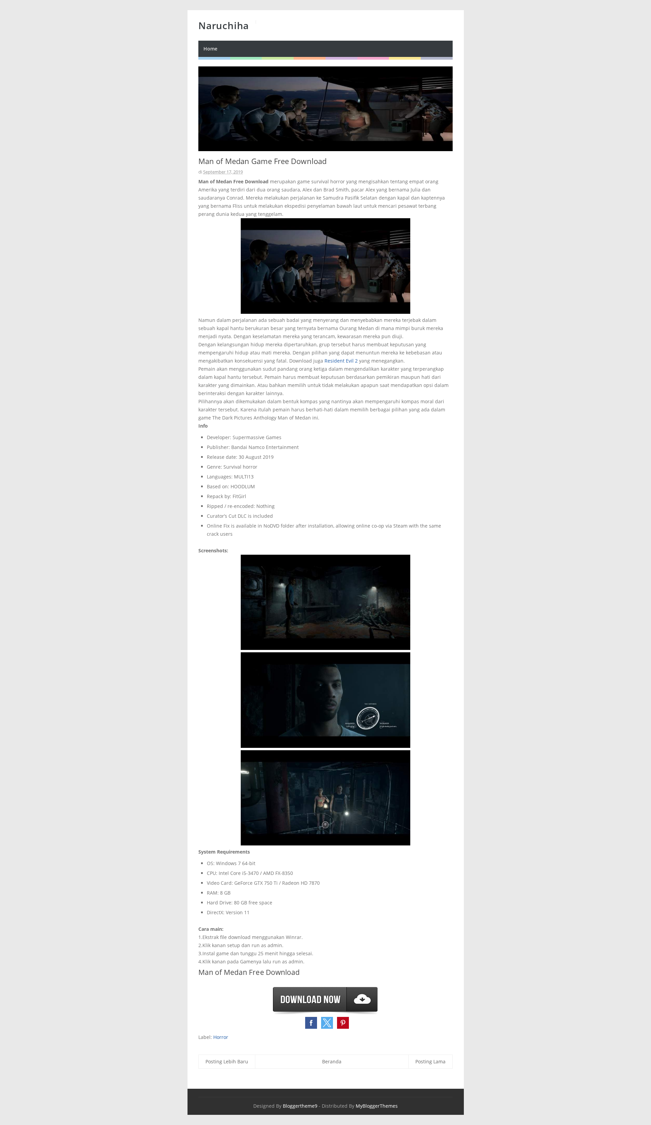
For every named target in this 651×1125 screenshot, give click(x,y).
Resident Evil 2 (341, 360)
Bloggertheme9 (300, 1106)
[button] (311, 1023)
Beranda (331, 1061)
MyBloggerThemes (377, 1106)
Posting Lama (430, 1061)
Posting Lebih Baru (226, 1061)
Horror (220, 1037)
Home (210, 48)
